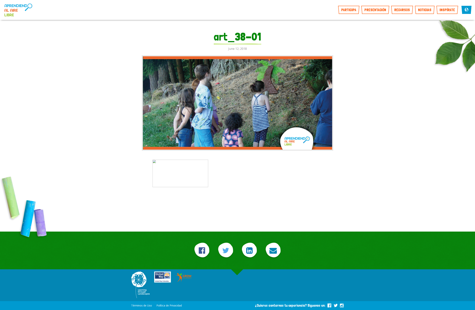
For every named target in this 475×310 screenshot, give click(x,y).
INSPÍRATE (447, 10)
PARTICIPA (348, 10)
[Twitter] (225, 250)
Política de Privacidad (169, 305)
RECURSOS (402, 10)
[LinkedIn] (249, 250)
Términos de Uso (141, 305)
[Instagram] (342, 305)
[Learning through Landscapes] (140, 285)
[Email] (273, 250)
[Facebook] (201, 250)
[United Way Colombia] (162, 277)
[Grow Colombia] (183, 277)
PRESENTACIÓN (375, 10)
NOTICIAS (424, 10)
